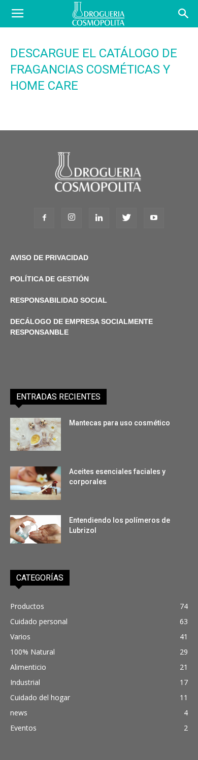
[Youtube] (154, 218)
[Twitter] (126, 218)
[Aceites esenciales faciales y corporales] (35, 483)
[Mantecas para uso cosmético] (35, 434)
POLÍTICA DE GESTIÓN (49, 279)
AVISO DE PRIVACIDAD (49, 258)
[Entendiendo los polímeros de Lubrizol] (35, 529)
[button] (184, 13)
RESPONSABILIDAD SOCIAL (58, 300)
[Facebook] (44, 218)
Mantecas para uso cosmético (119, 423)
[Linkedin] (99, 218)
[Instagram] (71, 218)
